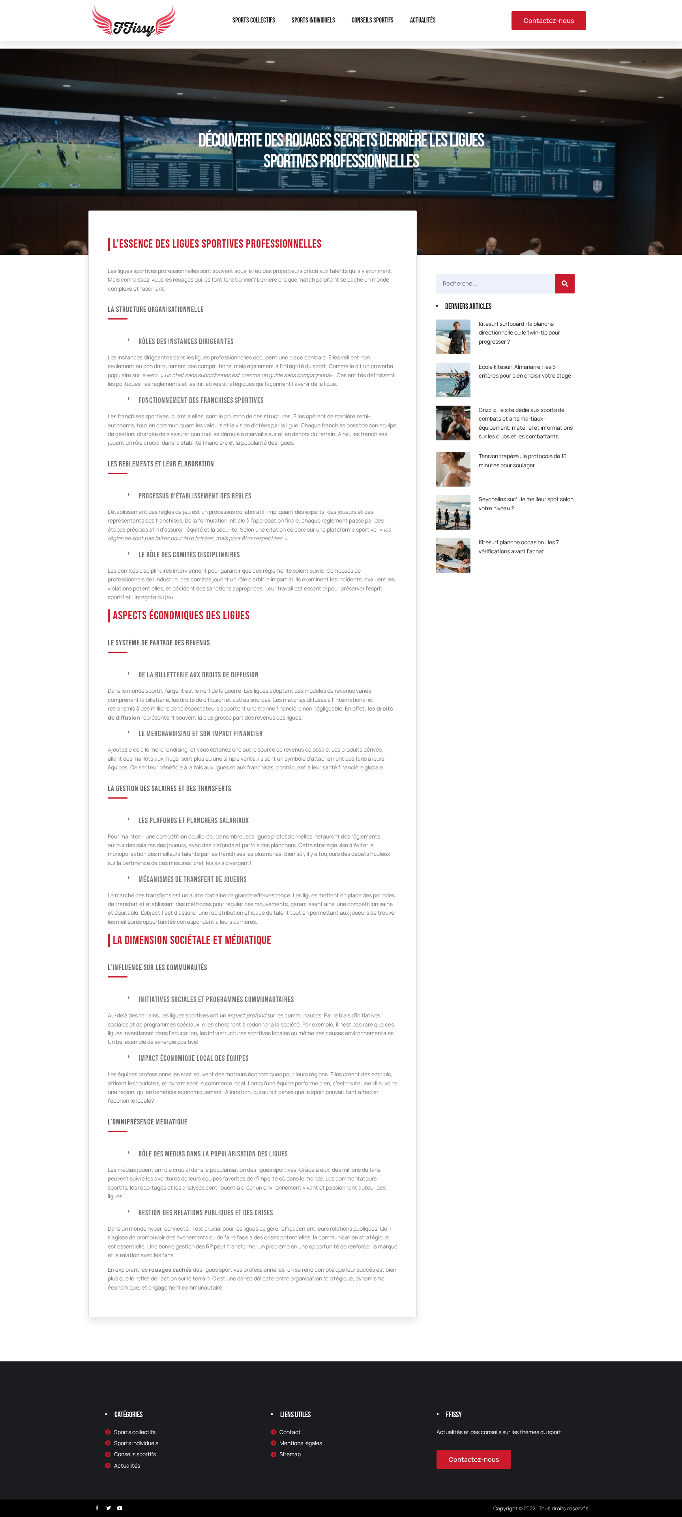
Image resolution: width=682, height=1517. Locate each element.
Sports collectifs (253, 20)
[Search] (565, 283)
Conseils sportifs (372, 20)
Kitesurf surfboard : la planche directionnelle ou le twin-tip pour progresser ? (519, 332)
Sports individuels (313, 20)
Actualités (423, 20)
